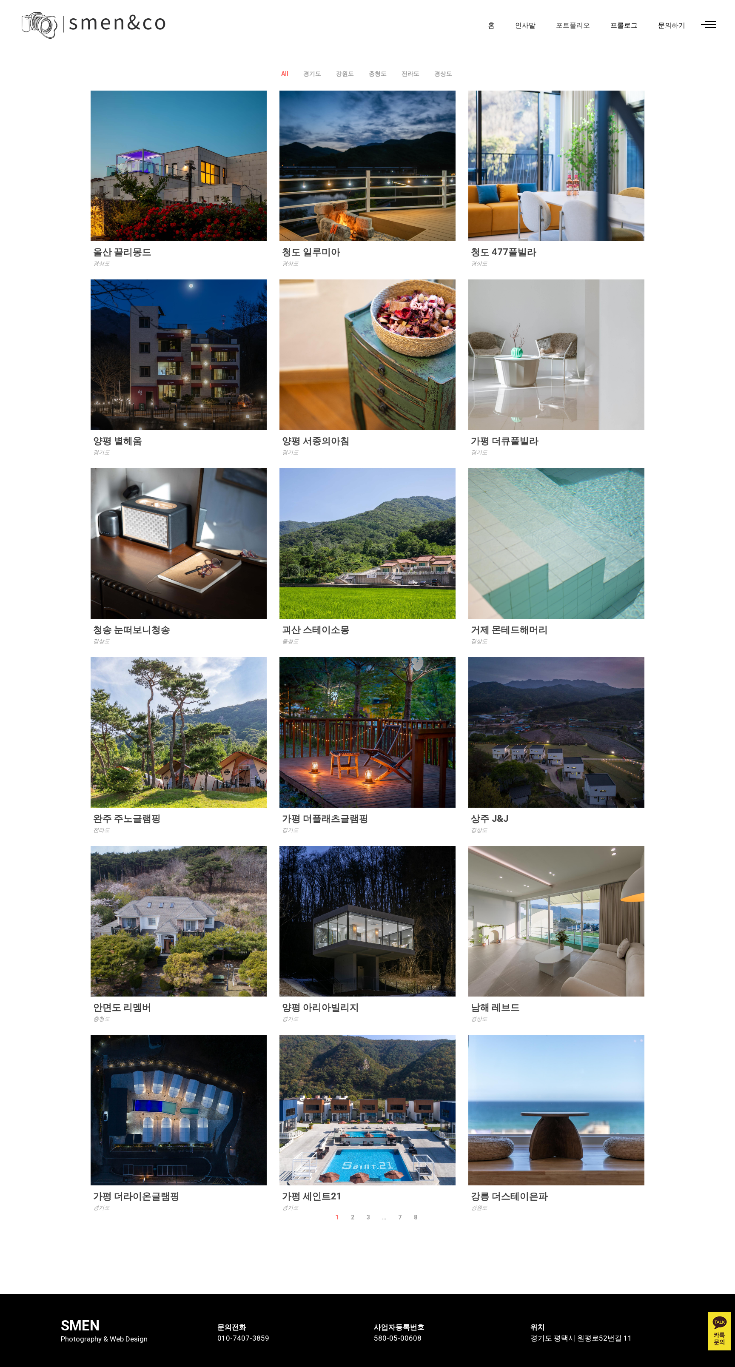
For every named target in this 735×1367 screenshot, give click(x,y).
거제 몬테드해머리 (509, 629)
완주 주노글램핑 (127, 818)
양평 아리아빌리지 (320, 1007)
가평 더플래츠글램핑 (325, 818)
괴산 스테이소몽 (316, 629)
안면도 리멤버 (122, 1007)
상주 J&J (489, 818)
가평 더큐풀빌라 (504, 441)
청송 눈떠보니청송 (131, 629)
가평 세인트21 (312, 1196)
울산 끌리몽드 (122, 252)
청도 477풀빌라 (503, 252)
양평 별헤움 (117, 441)
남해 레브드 (495, 1007)
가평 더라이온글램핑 (136, 1196)
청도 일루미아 (311, 252)
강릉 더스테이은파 (509, 1196)
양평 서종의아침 (316, 441)
